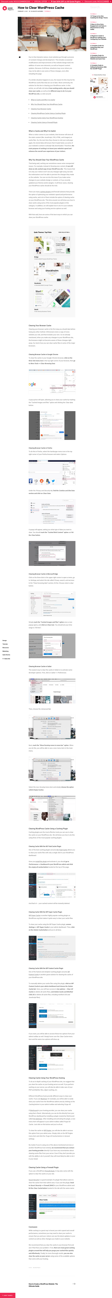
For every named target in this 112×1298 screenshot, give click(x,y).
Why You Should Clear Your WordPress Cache (46, 104)
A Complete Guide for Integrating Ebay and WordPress (97, 47)
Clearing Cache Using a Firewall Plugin (44, 122)
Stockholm (37, 283)
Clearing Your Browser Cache (41, 109)
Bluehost (44, 1099)
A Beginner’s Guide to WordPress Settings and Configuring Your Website (98, 37)
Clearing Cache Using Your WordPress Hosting (47, 118)
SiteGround (34, 1110)
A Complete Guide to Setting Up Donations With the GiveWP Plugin (98, 67)
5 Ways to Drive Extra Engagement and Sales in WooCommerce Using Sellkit (98, 26)
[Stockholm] (52, 272)
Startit (36, 309)
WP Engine (47, 1130)
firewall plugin (50, 1171)
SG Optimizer (37, 1119)
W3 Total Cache (61, 850)
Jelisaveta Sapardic (37, 11)
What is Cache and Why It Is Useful (43, 100)
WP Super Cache (34, 915)
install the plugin (41, 861)
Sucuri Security (34, 1180)
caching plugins (45, 192)
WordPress (37, 1267)
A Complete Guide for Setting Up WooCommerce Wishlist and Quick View (98, 57)
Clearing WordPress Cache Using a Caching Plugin (48, 113)
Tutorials (47, 11)
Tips (30, 1267)
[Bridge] (52, 246)
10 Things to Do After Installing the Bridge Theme (99, 17)
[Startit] (52, 298)
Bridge (36, 257)
